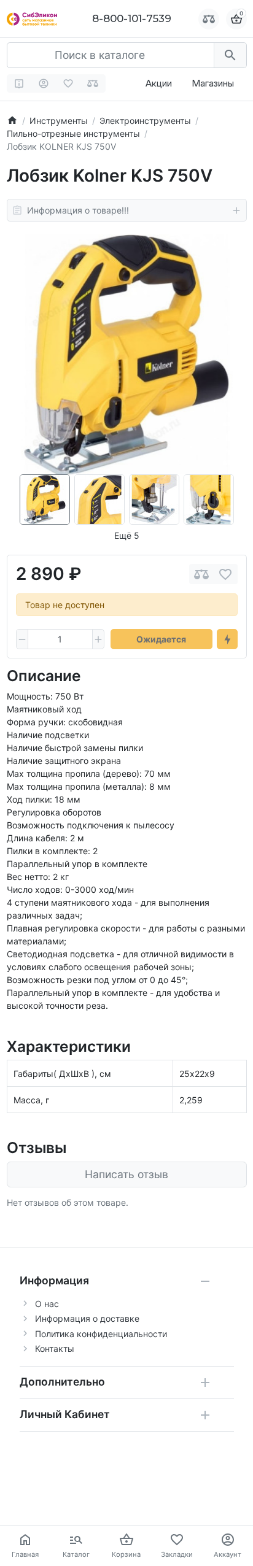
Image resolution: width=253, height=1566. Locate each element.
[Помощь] (19, 83)
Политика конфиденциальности (101, 1334)
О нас (47, 1303)
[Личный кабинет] (43, 83)
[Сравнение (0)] (93, 83)
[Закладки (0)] (68, 83)
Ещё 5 (126, 535)
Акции (159, 83)
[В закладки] (225, 574)
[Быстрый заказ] (227, 639)
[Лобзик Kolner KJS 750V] (127, 354)
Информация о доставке (87, 1318)
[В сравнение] (201, 574)
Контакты (54, 1348)
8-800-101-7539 (131, 18)
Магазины (213, 83)
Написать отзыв (126, 1174)
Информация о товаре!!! (78, 210)
